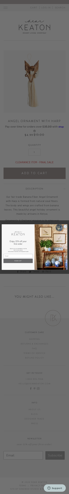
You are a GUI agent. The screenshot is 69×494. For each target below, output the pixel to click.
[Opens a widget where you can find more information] (55, 488)
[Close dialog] (65, 226)
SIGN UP (18, 260)
